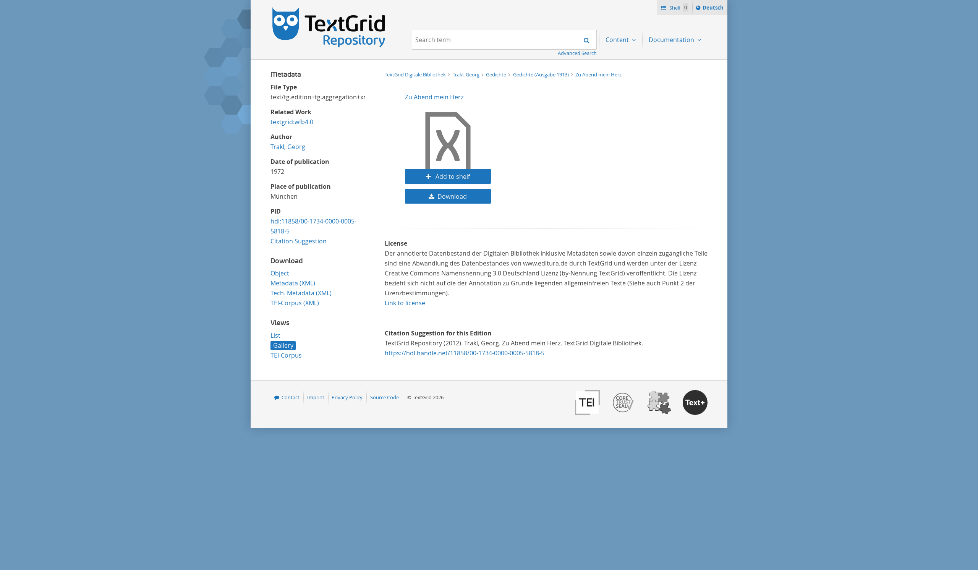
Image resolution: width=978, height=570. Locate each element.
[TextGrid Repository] (328, 10)
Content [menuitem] (618, 40)
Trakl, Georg (287, 146)
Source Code (384, 397)
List (275, 335)
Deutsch (713, 9)
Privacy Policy (347, 397)
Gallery (283, 345)
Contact (291, 397)
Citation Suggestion (298, 241)
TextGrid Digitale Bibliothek (416, 74)
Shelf (677, 7)
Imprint (315, 397)
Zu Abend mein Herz (598, 74)
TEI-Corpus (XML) (294, 303)
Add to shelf (452, 176)
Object (279, 273)
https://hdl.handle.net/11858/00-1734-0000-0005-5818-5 (464, 353)
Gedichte (496, 74)
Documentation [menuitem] (672, 40)
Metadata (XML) (292, 283)
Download (452, 196)
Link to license (405, 303)
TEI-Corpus (286, 355)
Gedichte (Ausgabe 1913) (541, 74)
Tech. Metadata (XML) (301, 293)
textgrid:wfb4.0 (291, 122)
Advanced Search (577, 53)
